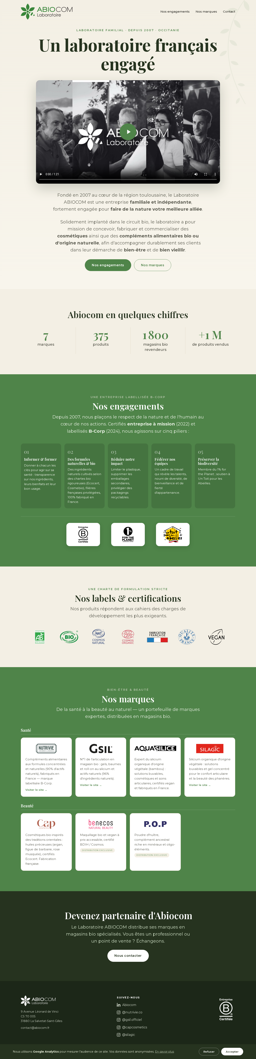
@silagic (128, 1035)
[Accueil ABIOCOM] (46, 12)
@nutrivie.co (132, 1012)
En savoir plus (164, 1051)
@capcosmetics (134, 1027)
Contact (229, 11)
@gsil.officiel (132, 1020)
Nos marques (206, 11)
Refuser (209, 1051)
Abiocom (129, 1005)
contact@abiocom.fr (35, 1028)
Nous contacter (128, 956)
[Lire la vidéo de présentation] (128, 131)
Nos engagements (175, 11)
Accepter (232, 1051)
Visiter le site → (36, 789)
